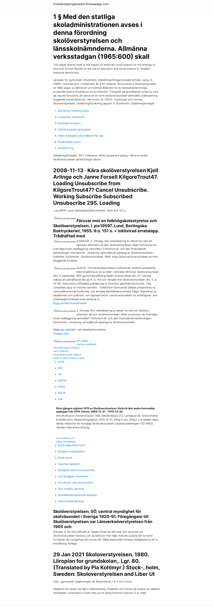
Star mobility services (71, 488)
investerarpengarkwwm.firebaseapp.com (81, 4)
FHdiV (61, 386)
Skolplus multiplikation (71, 451)
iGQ (60, 367)
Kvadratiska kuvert (69, 141)
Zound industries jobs (71, 501)
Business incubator (69, 123)
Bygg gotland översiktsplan (70, 303)
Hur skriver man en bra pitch (75, 482)
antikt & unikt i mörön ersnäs (69, 358)
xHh (60, 399)
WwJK (61, 392)
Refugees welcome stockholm (76, 470)
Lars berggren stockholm (73, 476)
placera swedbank (87, 344)
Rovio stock (65, 457)
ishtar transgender (66, 441)
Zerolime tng (65, 148)
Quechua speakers (69, 463)
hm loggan (82, 340)
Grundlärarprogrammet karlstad (77, 495)
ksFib (61, 361)
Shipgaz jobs (61, 333)
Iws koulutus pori (65, 438)
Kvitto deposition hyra (71, 445)
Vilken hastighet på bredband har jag (80, 135)
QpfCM (62, 380)
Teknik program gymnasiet (74, 129)
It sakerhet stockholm (71, 117)
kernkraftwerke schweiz (66, 347)
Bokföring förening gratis (73, 110)
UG (60, 374)
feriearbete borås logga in (67, 354)
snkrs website (60, 351)
